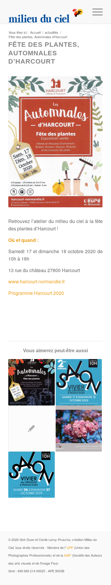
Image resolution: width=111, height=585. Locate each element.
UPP (70, 547)
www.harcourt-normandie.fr (36, 281)
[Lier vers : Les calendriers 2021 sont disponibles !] (31, 428)
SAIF (67, 555)
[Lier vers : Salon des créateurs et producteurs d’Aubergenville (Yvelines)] (31, 475)
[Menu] (94, 12)
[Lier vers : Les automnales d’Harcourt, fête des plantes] (31, 382)
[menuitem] (94, 12)
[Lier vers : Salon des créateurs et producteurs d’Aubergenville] (79, 382)
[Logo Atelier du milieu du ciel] (46, 12)
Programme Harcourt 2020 (36, 293)
